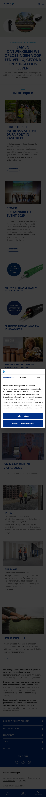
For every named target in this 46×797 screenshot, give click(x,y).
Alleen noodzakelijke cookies (23, 423)
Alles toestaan (23, 416)
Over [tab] (38, 378)
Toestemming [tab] (8, 378)
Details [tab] (23, 378)
